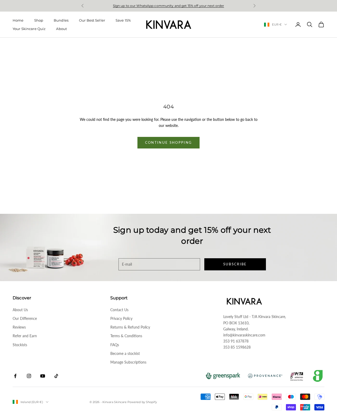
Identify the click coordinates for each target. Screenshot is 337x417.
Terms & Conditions (126, 336)
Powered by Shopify (142, 402)
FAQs (114, 344)
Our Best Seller (92, 20)
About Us (20, 309)
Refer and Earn (25, 336)
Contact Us (119, 309)
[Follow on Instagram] (29, 376)
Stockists (20, 344)
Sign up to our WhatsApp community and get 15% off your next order (168, 6)
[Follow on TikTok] (56, 376)
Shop (38, 20)
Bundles (61, 20)
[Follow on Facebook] (15, 376)
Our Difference (25, 318)
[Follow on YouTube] (42, 376)
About (61, 29)
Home (18, 20)
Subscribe (235, 264)
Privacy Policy (121, 318)
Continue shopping (168, 142)
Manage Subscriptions (128, 362)
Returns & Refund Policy (130, 327)
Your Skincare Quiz (29, 29)
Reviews (19, 327)
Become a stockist (125, 353)
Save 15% (123, 20)
